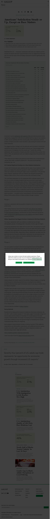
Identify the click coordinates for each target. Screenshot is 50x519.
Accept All (18, 262)
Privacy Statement (37, 259)
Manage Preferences (29, 262)
